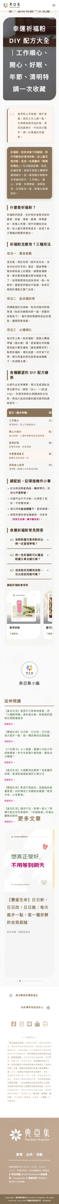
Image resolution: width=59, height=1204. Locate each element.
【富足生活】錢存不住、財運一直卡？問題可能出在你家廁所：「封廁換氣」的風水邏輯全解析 (29, 812)
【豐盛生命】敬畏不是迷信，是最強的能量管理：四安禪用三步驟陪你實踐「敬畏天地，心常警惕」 (28, 791)
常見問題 (16, 1174)
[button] (54, 5)
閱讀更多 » (10, 724)
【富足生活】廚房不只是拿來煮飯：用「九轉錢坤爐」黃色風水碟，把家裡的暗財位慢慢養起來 (28, 714)
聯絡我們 (33, 1178)
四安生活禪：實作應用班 (26, 519)
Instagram (19, 1178)
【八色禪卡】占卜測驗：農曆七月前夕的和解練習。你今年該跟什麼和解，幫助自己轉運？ (28, 753)
